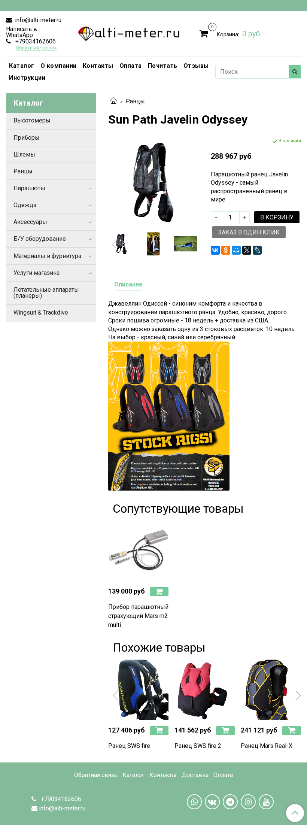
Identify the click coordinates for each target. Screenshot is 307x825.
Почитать (162, 65)
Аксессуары (30, 221)
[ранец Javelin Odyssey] (153, 243)
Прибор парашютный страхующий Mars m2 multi (138, 615)
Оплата (130, 65)
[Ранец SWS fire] (138, 689)
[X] (246, 250)
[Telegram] (230, 801)
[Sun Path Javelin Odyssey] (185, 243)
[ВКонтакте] (215, 250)
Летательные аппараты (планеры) (46, 292)
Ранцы (135, 101)
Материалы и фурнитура (47, 256)
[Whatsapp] (194, 801)
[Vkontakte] (212, 801)
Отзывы (196, 65)
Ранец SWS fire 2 (197, 745)
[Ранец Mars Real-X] (271, 689)
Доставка (195, 775)
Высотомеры (32, 120)
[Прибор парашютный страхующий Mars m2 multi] (138, 551)
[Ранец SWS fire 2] (204, 689)
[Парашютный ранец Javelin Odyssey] (153, 182)
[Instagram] (248, 801)
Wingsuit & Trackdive (40, 312)
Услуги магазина (36, 272)
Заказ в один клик (249, 232)
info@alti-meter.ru (37, 20)
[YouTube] (266, 801)
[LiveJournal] (257, 250)
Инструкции (27, 77)
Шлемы (24, 154)
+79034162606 (35, 41)
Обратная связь (96, 775)
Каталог (21, 65)
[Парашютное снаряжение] (129, 32)
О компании (58, 65)
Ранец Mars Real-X (266, 745)
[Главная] (113, 101)
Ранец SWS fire (129, 745)
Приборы (26, 137)
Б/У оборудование (39, 238)
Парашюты (29, 188)
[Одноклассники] (225, 250)
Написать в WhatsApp (21, 32)
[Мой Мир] (236, 250)
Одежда (24, 205)
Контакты (98, 65)
